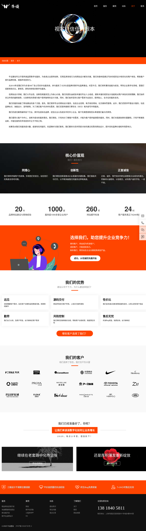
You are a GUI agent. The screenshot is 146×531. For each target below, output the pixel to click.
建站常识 (53, 506)
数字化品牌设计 (7, 516)
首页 (96, 6)
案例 (114, 6)
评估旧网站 (37, 463)
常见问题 (53, 509)
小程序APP (30, 513)
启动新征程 (112, 463)
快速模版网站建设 (8, 509)
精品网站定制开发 (8, 506)
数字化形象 (30, 509)
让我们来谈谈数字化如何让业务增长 (75, 430)
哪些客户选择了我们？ (74, 333)
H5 (27, 516)
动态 (124, 6)
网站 (27, 506)
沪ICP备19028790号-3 (24, 526)
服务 (105, 6)
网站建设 (27, 103)
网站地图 (77, 513)
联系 (142, 6)
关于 (133, 6)
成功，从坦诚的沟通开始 (85, 258)
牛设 (10, 76)
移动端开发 (6, 513)
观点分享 (53, 513)
